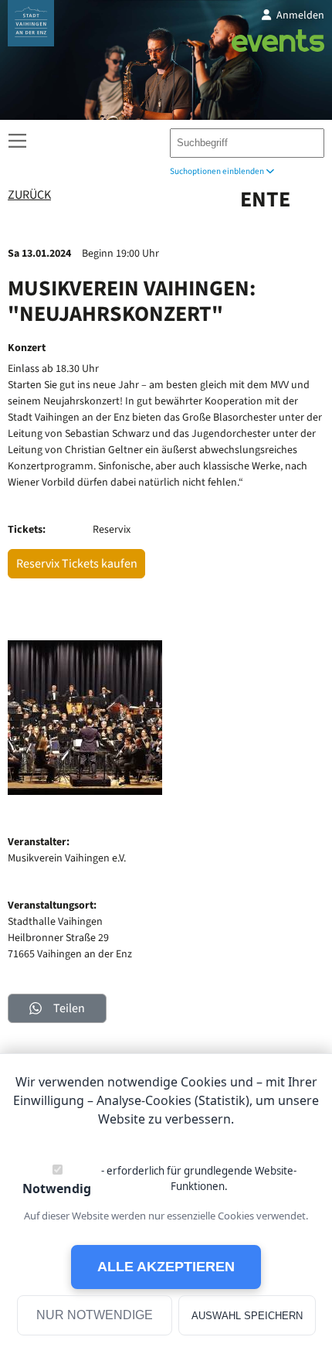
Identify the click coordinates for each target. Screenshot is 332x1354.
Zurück (29, 195)
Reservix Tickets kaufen (76, 563)
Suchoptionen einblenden (218, 171)
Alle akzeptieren (166, 1266)
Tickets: (27, 529)
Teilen (69, 1008)
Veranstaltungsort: (52, 905)
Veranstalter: (38, 842)
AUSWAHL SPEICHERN (247, 1316)
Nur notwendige (94, 1315)
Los (306, 139)
